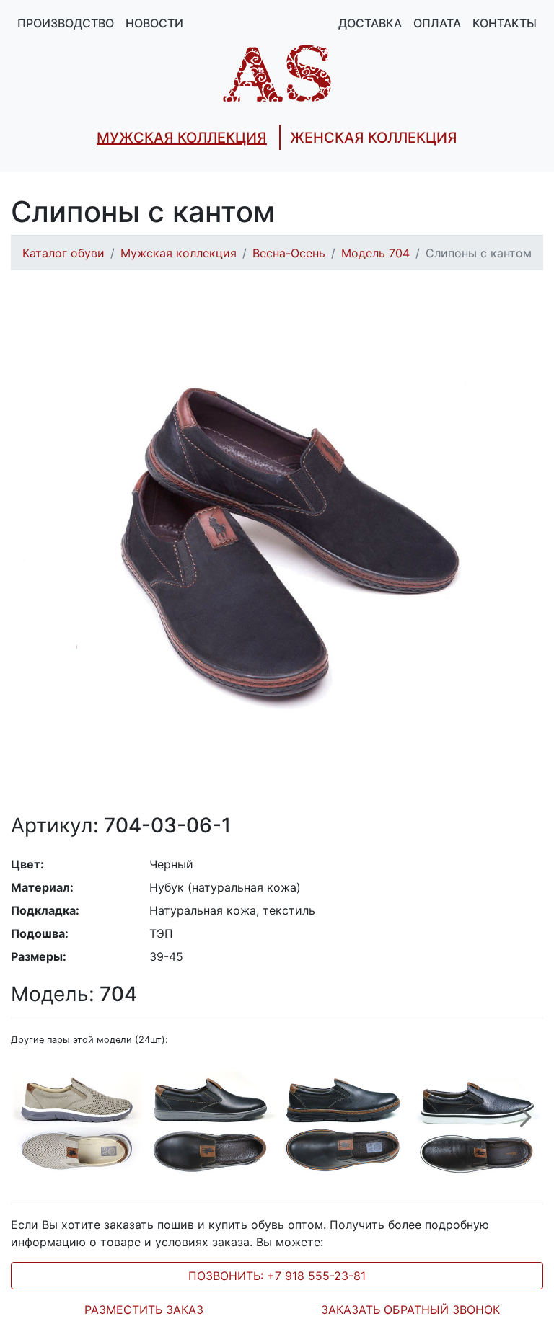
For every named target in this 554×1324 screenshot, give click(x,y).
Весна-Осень (288, 253)
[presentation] (526, 1125)
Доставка (370, 23)
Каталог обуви (63, 253)
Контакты (504, 23)
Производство (65, 23)
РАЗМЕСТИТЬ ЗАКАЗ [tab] (143, 1309)
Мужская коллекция (178, 253)
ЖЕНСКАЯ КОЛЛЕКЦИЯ (373, 137)
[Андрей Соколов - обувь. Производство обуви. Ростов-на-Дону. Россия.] (277, 72)
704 (74, 994)
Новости (154, 23)
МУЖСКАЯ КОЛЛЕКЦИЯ (182, 137)
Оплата (437, 23)
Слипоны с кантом (479, 253)
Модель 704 (375, 253)
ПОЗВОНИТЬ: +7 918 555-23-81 (277, 1276)
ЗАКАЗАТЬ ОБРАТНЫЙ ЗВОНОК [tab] (410, 1309)
